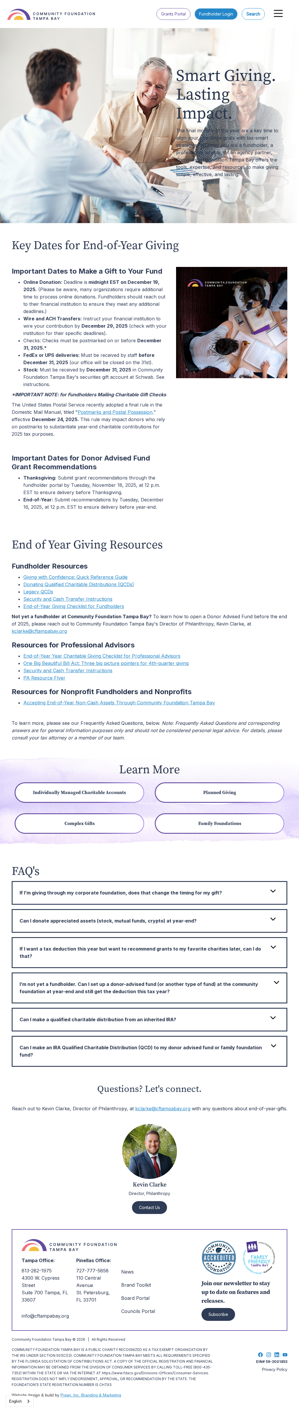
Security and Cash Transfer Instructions (67, 599)
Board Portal (135, 1298)
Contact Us (149, 1207)
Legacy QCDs (38, 592)
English (15, 1401)
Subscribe (218, 1314)
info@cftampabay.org (45, 1316)
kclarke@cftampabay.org (39, 631)
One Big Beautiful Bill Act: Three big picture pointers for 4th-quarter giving (106, 663)
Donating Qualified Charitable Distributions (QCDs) (78, 584)
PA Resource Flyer (44, 678)
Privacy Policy (274, 1369)
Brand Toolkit (136, 1285)
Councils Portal (138, 1311)
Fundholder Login (216, 13)
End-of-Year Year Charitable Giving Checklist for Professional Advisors (101, 656)
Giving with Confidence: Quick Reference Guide (75, 577)
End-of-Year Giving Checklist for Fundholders (73, 606)
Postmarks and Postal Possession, (116, 412)
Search (253, 13)
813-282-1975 (37, 1271)
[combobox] (20, 1401)
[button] (278, 13)
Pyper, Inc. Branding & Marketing (90, 1395)
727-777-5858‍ (92, 1271)
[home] (54, 10)
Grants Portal (173, 13)
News (127, 1272)
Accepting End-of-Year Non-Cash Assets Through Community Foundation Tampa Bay (119, 703)
